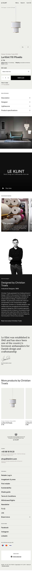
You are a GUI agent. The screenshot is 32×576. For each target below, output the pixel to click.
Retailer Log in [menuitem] (6, 475)
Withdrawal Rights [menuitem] (8, 500)
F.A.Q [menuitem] (3, 509)
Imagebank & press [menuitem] (8, 479)
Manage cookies (5, 565)
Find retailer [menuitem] (5, 484)
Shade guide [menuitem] (5, 492)
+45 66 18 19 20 (7, 452)
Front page (3, 7)
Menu (17, 3)
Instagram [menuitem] (5, 532)
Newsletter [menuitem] (5, 504)
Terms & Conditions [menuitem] (8, 496)
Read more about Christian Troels (11, 321)
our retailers (6, 84)
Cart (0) (29, 3)
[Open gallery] (16, 27)
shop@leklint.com (9, 459)
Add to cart (21, 78)
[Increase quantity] (8, 78)
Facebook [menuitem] (4, 528)
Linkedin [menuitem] (4, 536)
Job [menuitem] (2, 513)
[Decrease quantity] (3, 78)
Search (23, 3)
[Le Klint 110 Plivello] (12, 406)
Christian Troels (10, 54)
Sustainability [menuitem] (6, 488)
